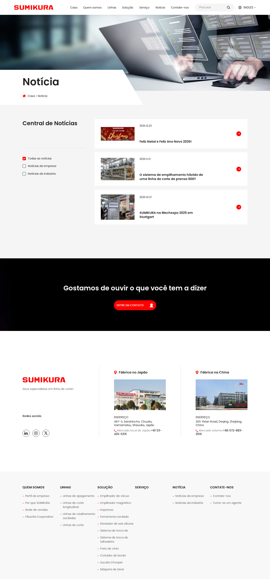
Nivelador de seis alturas (116, 524)
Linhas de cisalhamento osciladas (79, 516)
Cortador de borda (113, 555)
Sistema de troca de (114, 531)
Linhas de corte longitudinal (73, 505)
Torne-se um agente (227, 503)
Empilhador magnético (115, 503)
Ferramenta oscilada (114, 517)
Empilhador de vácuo (114, 496)
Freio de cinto (109, 549)
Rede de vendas (36, 510)
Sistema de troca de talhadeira (114, 539)
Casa (73, 7)
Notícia (160, 7)
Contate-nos (180, 7)
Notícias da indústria (189, 503)
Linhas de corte (73, 525)
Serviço (144, 7)
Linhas (112, 7)
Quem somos (92, 7)
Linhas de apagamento (78, 496)
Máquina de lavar (112, 569)
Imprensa (106, 510)
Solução (127, 7)
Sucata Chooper (111, 562)
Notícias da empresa (189, 496)
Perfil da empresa (37, 496)
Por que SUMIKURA (37, 503)
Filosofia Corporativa (39, 517)
